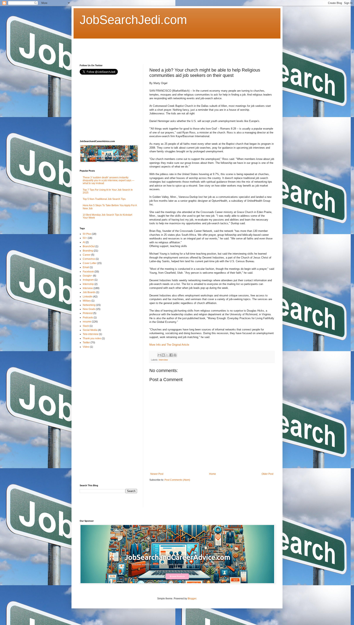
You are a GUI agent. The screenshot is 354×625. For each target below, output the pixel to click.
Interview (163, 360)
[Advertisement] (154, 48)
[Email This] (159, 355)
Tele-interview (90, 334)
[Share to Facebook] (171, 355)
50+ (85, 238)
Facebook (88, 271)
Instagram (88, 279)
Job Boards (89, 292)
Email (86, 267)
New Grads (89, 309)
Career (87, 254)
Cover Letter (89, 263)
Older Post (267, 473)
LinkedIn (87, 296)
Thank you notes (92, 338)
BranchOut (89, 246)
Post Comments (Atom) (177, 479)
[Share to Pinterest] (175, 355)
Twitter (86, 342)
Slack (86, 325)
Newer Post (156, 473)
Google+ (87, 275)
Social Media (90, 330)
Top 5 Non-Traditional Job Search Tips (104, 199)
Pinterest (88, 313)
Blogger (192, 598)
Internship (88, 284)
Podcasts (88, 317)
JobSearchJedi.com (133, 20)
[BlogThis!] (163, 355)
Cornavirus (89, 258)
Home (212, 473)
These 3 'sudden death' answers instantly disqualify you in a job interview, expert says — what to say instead (108, 180)
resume (87, 321)
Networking (89, 305)
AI (84, 242)
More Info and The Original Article (169, 344)
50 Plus (87, 233)
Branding (88, 250)
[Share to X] (167, 355)
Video (86, 346)
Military (87, 300)
